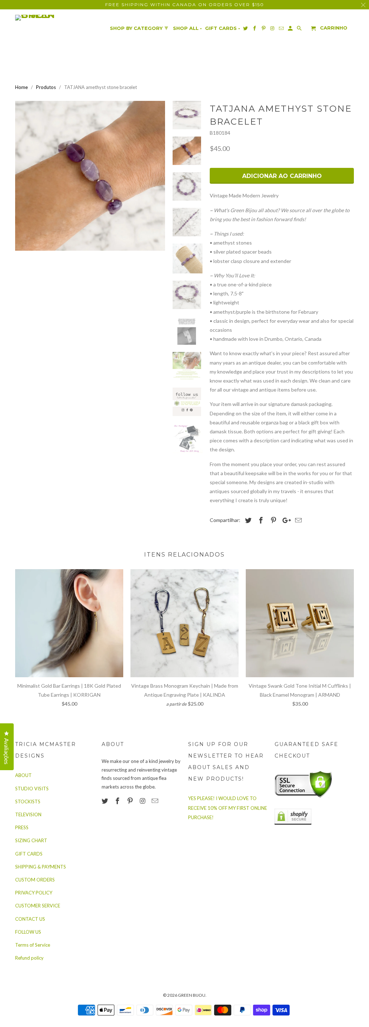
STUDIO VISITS (32, 788)
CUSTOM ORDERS (35, 880)
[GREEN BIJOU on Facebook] (118, 801)
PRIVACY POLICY (33, 893)
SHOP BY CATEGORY (139, 28)
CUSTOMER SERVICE (37, 905)
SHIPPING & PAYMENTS (40, 867)
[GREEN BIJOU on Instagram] (143, 801)
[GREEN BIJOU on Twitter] (106, 801)
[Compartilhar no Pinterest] (272, 520)
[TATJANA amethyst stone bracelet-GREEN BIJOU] (90, 176)
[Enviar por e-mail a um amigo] (297, 520)
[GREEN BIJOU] (49, 18)
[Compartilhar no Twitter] (247, 520)
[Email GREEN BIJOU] (156, 801)
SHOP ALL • (187, 28)
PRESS (21, 827)
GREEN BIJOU (191, 995)
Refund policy (29, 958)
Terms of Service (32, 945)
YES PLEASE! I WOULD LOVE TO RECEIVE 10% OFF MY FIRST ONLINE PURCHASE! (227, 807)
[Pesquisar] (300, 30)
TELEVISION (28, 814)
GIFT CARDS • (222, 28)
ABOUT (23, 775)
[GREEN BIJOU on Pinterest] (131, 801)
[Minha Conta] (291, 30)
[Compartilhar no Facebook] (260, 520)
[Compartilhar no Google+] (284, 520)
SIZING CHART (31, 840)
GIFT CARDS (29, 854)
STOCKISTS (27, 801)
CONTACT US (30, 919)
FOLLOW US (28, 932)
